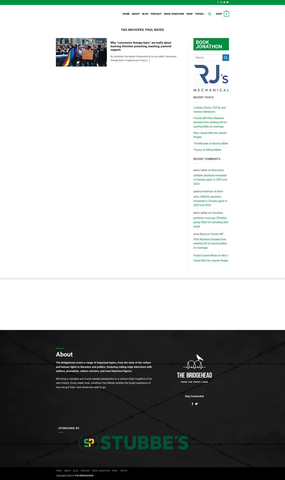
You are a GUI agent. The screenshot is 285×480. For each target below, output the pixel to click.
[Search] (209, 14)
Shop (189, 14)
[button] (222, 14)
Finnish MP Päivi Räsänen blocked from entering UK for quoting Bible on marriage (210, 122)
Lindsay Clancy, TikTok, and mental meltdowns (209, 109)
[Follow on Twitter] (224, 2)
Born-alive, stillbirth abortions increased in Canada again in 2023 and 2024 (210, 177)
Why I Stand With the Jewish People (210, 135)
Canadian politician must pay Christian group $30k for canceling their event (210, 219)
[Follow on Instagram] (221, 2)
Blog (145, 14)
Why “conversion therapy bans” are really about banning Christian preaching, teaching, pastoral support (141, 46)
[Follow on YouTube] (227, 2)
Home (126, 14)
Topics (199, 14)
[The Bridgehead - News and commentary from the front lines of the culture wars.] (78, 14)
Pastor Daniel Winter (205, 255)
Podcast (156, 14)
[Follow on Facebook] (218, 2)
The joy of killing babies (207, 149)
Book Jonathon (174, 14)
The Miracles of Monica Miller (210, 143)
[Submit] (225, 57)
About (136, 14)
